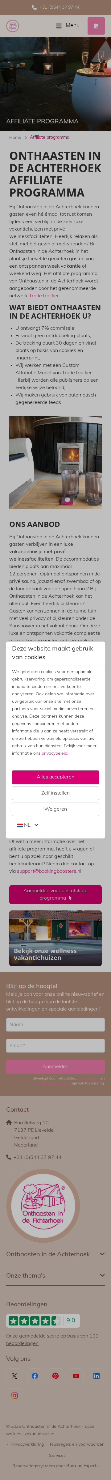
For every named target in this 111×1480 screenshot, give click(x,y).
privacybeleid (54, 753)
